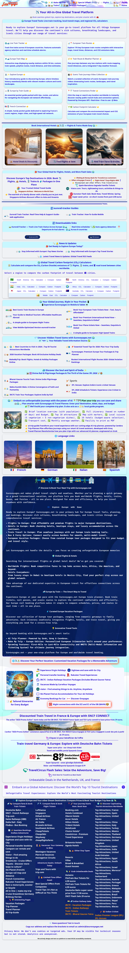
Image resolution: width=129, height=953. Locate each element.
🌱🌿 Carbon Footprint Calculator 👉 (83, 107)
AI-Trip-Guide (12, 912)
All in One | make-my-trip (18, 891)
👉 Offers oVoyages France (80, 180)
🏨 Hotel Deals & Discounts (23, 161)
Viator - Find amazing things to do (16, 856)
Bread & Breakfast (74, 863)
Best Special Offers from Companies (47, 885)
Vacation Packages (15, 903)
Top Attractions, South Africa (106, 863)
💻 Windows (94, 237)
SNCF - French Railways (17, 813)
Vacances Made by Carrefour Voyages (58, 684)
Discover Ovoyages (80, 698)
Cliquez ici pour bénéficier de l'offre (66, 738)
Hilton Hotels (72, 822)
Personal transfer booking (52, 675)
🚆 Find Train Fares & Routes (105, 161)
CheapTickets (42, 831)
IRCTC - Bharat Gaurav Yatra (79, 914)
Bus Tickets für (77, 879)
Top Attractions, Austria (107, 879)
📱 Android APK (32, 237)
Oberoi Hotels (72, 816)
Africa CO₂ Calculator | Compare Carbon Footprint (94, 287)
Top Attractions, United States (107, 817)
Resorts (69, 857)
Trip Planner (12, 906)
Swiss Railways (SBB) (16, 819)
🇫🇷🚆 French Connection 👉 (17, 106)
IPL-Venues (100, 918)
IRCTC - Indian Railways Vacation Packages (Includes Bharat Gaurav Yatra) (75, 679)
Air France (40, 819)
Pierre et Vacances (44, 854)
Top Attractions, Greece (107, 885)
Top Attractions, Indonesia (108, 897)
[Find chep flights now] (64, 147)
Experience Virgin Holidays (53, 670)
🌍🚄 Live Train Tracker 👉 (16, 43)
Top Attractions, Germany (108, 837)
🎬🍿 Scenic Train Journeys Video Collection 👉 (88, 74)
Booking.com (72, 810)
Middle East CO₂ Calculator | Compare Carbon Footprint (68, 295)
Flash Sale (77, 896)
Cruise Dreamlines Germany (20, 894)
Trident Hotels (72, 825)
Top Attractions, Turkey (107, 828)
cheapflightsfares (44, 840)
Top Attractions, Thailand (107, 834)
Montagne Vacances (45, 851)
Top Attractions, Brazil (106, 894)
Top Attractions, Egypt (106, 858)
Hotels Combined (74, 813)
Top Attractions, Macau (106, 906)
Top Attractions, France (106, 810)
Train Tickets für (78, 886)
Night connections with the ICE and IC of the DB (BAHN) (79, 704)
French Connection (15, 878)
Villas (68, 860)
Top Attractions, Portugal (108, 882)
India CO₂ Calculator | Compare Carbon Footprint (39, 287)
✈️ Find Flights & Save (64, 161)
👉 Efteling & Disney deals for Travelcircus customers (95, 178)
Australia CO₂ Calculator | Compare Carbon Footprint (95, 291)
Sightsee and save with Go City (86, 670)
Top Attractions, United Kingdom (107, 842)
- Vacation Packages (78, 905)
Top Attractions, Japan (106, 846)
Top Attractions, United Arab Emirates (107, 854)
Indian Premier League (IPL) (109, 915)
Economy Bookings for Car (52, 698)
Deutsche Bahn (13, 810)
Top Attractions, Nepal (106, 900)
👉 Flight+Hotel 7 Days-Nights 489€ (106, 180)
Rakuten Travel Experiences (84, 675)
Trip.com (10, 816)
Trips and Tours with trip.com (45, 871)
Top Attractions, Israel (106, 867)
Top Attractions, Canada (107, 891)
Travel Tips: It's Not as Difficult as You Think (46, 891)
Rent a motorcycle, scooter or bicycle (19, 886)
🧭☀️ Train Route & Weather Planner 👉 (85, 59)
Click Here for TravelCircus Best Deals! (66, 775)
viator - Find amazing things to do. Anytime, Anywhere (66, 689)
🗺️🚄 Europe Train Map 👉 (16, 59)
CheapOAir (40, 834)
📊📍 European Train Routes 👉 (81, 43)
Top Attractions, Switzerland (103, 875)
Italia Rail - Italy (14, 822)
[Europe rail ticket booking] (105, 147)
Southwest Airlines (45, 828)
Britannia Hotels (73, 842)
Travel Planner (13, 909)
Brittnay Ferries (14, 897)
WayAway (40, 837)
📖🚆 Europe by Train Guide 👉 (18, 90)
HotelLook (70, 828)
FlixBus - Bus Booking (16, 825)
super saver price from (79, 892)
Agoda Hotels (72, 845)
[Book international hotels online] (23, 147)
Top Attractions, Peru (106, 903)
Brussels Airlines (43, 825)
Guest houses (72, 866)
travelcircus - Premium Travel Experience (76, 836)
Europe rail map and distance (16, 874)
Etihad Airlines (42, 816)
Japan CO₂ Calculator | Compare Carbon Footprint (39, 291)
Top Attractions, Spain (106, 813)
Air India (39, 822)
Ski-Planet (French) (15, 869)
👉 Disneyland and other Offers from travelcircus (95, 183)
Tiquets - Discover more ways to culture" (17, 865)
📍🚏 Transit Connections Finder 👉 (83, 90)
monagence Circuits (45, 857)
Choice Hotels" (72, 831)
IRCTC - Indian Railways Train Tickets (77, 909)
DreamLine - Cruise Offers (19, 860)
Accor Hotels (71, 819)
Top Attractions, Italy (105, 825)
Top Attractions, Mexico (107, 831)
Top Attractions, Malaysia (108, 888)
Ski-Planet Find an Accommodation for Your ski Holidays (67, 694)
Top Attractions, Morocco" (108, 870)
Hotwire (69, 875)
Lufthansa (40, 810)
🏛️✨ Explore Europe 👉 (15, 74)
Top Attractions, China (106, 822)
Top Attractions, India (106, 849)
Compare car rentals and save (18, 850)
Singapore (40, 813)
